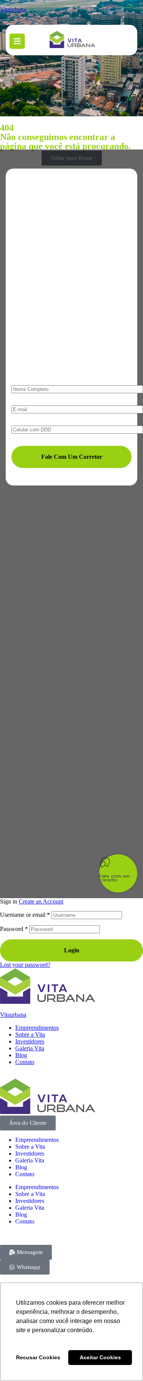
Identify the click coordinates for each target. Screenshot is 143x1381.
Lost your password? (25, 964)
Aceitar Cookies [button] (100, 1357)
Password (14, 929)
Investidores (29, 1041)
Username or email (25, 915)
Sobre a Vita (30, 1034)
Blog (21, 1055)
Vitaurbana (13, 1014)
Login (71, 950)
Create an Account (41, 901)
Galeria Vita (29, 1048)
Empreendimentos (37, 1027)
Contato (24, 1062)
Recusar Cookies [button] (38, 1357)
